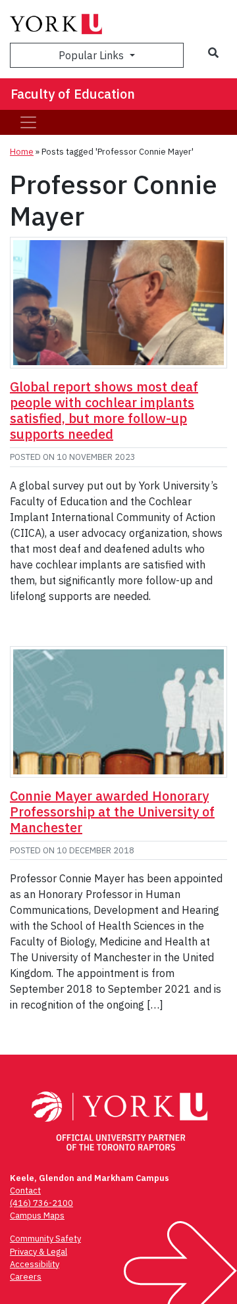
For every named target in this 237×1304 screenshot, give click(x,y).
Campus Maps (37, 1215)
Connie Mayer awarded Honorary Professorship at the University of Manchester (112, 811)
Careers (25, 1276)
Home (22, 151)
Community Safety (45, 1238)
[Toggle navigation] (28, 122)
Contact (25, 1190)
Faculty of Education (73, 94)
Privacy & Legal (38, 1251)
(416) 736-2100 (41, 1203)
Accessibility (34, 1264)
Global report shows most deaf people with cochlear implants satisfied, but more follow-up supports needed (104, 410)
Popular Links (92, 55)
